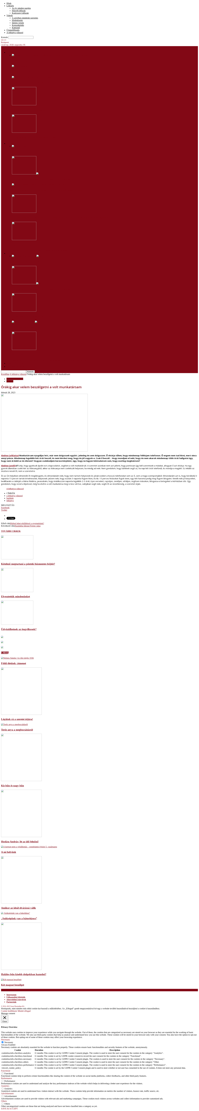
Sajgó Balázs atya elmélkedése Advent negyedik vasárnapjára (47, 190)
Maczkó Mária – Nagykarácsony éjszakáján (35, 355)
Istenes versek (18, 23)
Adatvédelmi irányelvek (16, 1000)
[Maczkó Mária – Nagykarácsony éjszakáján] (24, 349)
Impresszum (11, 995)
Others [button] (4, 1101)
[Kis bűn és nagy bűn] (21, 780)
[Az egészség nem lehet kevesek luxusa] (24, 132)
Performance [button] (6, 1078)
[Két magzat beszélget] (11, 979)
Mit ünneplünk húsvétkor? (26, 261)
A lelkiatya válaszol (14, 32)
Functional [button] (5, 1071)
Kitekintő (16, 28)
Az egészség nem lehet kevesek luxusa (34, 137)
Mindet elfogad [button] (24, 1011)
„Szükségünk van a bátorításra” (19, 918)
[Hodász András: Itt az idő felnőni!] (21, 836)
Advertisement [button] (7, 1093)
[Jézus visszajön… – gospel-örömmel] (24, 311)
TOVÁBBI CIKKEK (11, 531)
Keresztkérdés (18, 25)
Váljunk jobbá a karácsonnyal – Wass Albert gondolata (42, 179)
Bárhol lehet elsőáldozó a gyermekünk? (27, 523)
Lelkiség (10, 6)
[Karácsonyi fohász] (24, 239)
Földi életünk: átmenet (13, 663)
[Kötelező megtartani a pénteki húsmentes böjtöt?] (17, 558)
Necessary (8, 1042)
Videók (9, 15)
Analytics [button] (5, 1086)
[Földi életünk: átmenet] (17, 658)
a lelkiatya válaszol (14, 496)
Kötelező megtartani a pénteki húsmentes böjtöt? (28, 563)
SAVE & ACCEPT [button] (9, 1108)
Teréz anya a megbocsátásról (17, 729)
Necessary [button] (5, 1039)
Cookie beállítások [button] (9, 1011)
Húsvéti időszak (19, 10)
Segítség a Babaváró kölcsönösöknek (32, 83)
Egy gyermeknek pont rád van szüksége (34, 71)
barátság (10, 498)
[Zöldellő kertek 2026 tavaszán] (24, 104)
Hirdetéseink (17, 20)
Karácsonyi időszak (20, 13)
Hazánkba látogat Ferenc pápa (27, 526)
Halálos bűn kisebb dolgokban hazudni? (23, 974)
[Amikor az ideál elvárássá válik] (21, 903)
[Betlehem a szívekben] (22, 146)
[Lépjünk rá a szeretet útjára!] (21, 714)
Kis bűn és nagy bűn (12, 785)
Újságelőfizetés (12, 30)
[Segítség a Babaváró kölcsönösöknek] (35, 77)
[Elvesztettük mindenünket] (17, 591)
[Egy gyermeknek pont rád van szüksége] (20, 66)
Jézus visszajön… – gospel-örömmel (31, 316)
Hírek (8, 3)
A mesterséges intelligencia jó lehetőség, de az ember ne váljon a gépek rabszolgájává (60, 217)
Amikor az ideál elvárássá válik (18, 907)
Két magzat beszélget (12, 984)
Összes (15, 250)
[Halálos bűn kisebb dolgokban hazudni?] (21, 969)
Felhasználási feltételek (15, 997)
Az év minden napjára (21, 8)
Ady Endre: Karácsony (24, 327)
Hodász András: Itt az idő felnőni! (20, 841)
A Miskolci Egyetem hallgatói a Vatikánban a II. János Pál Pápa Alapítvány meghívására (61, 60)
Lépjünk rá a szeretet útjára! (17, 719)
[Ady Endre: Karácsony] (27, 322)
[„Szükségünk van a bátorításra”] (15, 913)
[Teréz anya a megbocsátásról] (14, 724)
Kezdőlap (5, 374)
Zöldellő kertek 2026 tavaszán (29, 110)
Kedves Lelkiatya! (10, 455)
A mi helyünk (8, 852)
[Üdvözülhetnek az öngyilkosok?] (17, 624)
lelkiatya (10, 500)
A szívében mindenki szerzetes (25, 18)
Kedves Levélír (8, 465)
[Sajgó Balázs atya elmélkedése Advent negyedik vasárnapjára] (40, 184)
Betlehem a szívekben (24, 152)
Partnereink (11, 1002)
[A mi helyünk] (29, 847)
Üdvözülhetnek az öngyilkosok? (19, 629)
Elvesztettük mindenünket (15, 596)
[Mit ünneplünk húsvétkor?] (27, 256)
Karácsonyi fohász (22, 245)
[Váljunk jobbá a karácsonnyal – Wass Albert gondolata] (27, 173)
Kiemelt (9, 381)
